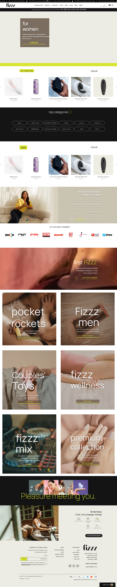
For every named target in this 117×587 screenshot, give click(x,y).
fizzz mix (76, 559)
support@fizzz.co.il (91, 567)
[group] (58, 89)
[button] (76, 5)
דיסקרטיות (76, 554)
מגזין (78, 550)
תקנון (62, 552)
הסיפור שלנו (76, 552)
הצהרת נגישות (60, 556)
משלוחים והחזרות (59, 550)
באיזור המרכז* (36, 9)
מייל (45, 555)
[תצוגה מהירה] (103, 87)
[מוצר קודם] (116, 87)
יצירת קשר (76, 557)
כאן (71, 209)
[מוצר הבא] (1, 87)
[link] (112, 5)
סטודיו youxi (77, 579)
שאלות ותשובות (59, 554)
